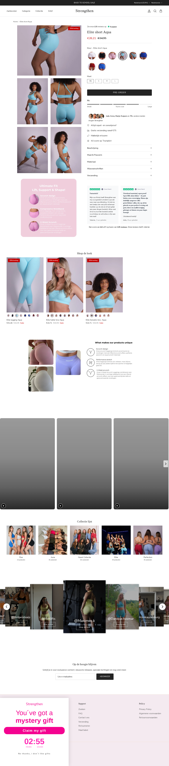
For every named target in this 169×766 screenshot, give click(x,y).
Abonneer (105, 676)
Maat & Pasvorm (94, 155)
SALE (50, 11)
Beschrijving (92, 148)
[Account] (149, 11)
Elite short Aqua (26, 21)
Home (15, 21)
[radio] (91, 55)
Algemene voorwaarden (150, 713)
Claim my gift (34, 730)
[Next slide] (149, 205)
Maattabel (83, 730)
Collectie (39, 11)
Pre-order (119, 92)
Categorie (26, 11)
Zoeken (81, 709)
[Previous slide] (90, 205)
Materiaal (91, 161)
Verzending (92, 175)
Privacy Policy (145, 709)
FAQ (80, 713)
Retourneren (84, 726)
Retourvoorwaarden (148, 717)
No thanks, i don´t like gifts (34, 754)
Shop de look (21, 622)
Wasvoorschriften (95, 168)
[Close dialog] (65, 700)
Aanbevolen (12, 11)
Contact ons (83, 717)
